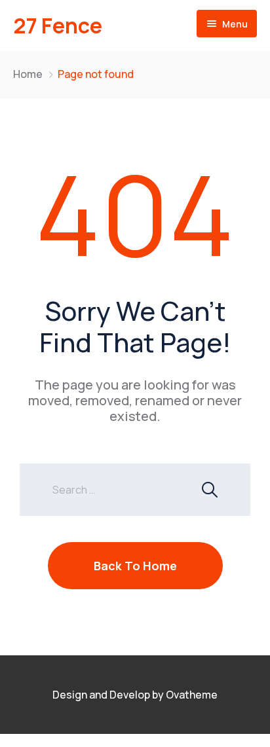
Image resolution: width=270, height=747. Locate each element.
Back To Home (135, 566)
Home (28, 74)
